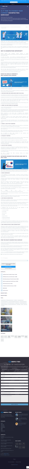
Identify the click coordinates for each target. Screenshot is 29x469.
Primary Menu (27, 6)
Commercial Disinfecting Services (14, 301)
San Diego (18, 304)
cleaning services (20, 300)
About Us (2, 424)
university (2, 305)
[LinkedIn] (12, 4)
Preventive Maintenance (12, 304)
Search (27, 260)
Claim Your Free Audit (13, 2)
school (22, 304)
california (15, 300)
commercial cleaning (4, 301)
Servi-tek (25, 304)
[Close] (28, 0)
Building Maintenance (9, 300)
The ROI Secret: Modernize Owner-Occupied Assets (22, 423)
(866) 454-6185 (7, 4)
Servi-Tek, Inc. (16, 464)
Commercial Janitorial (23, 301)
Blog (5, 8)
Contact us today (3, 251)
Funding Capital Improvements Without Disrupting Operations (23, 414)
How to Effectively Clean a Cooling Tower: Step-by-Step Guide (22, 419)
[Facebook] (11, 4)
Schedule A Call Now (8, 266)
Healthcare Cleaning (4, 304)
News (2, 428)
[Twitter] (14, 4)
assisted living (3, 300)
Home (2, 423)
